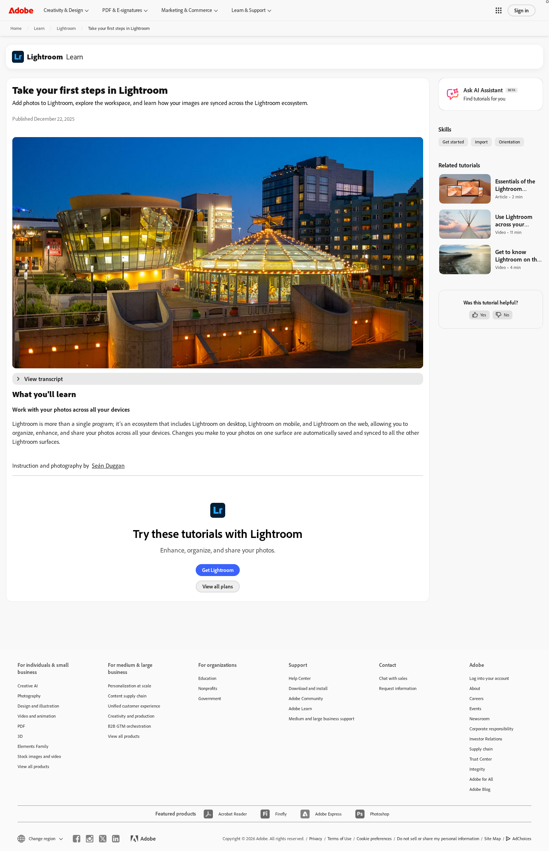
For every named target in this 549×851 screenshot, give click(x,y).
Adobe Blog (479, 789)
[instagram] (89, 838)
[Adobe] (21, 10)
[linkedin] (116, 838)
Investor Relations (485, 739)
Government (209, 698)
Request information (397, 688)
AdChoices (521, 838)
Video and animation (37, 716)
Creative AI (28, 685)
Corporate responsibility (491, 728)
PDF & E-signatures (122, 10)
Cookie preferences (374, 838)
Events (475, 708)
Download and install (308, 688)
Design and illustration (38, 706)
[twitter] (102, 838)
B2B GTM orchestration (129, 726)
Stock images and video (39, 756)
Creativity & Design (63, 10)
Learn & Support (249, 10)
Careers (476, 698)
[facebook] (76, 838)
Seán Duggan (108, 465)
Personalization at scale (129, 685)
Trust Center (480, 759)
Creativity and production (131, 716)
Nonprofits (207, 688)
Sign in (521, 10)
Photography (29, 696)
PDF (21, 726)
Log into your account (489, 678)
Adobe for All (481, 779)
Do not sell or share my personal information (438, 838)
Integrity (477, 769)
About (474, 688)
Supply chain (481, 749)
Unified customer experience (134, 706)
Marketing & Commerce (186, 10)
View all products (33, 766)
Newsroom (479, 718)
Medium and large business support (321, 718)
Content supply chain (127, 696)
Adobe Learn (300, 708)
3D (20, 736)
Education (207, 678)
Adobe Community (306, 698)
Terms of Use (339, 838)
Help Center (300, 678)
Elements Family (33, 746)
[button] (499, 10)
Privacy (315, 838)
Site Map (492, 838)
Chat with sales (393, 678)
